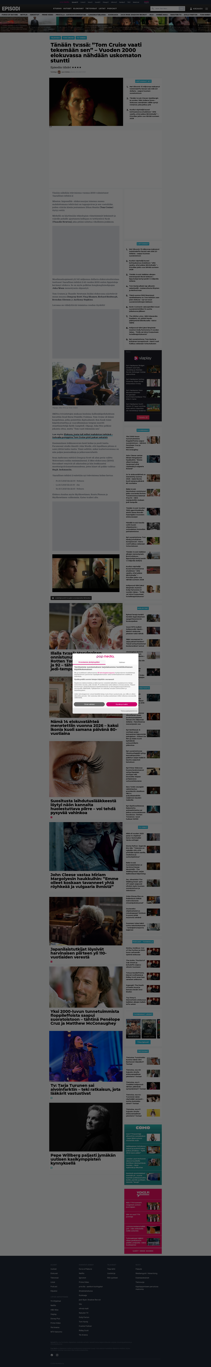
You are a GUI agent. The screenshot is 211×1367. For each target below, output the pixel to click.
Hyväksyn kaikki (122, 704)
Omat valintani (89, 704)
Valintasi (122, 662)
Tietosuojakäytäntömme (129, 711)
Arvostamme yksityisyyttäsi (89, 662)
